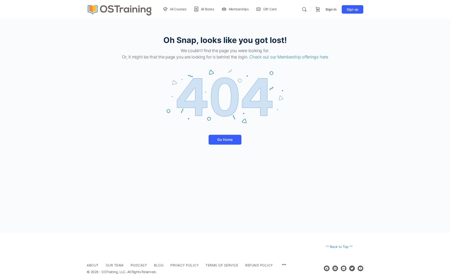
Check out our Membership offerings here (288, 56)
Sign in (331, 9)
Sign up (352, 9)
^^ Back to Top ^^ (339, 247)
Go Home (225, 139)
